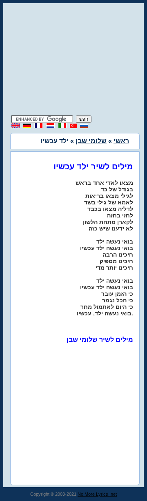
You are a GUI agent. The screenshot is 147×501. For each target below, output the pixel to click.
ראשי (121, 140)
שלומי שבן (91, 140)
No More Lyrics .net (97, 494)
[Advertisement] (73, 60)
